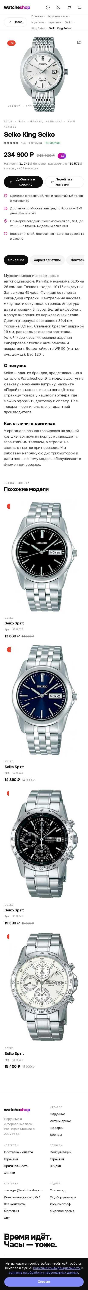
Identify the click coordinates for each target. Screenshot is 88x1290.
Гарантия (11, 1159)
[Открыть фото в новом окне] (79, 42)
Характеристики (47, 260)
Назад (18, 22)
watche (17, 7)
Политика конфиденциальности (57, 1268)
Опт (7, 1217)
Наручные (57, 1114)
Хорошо (44, 1282)
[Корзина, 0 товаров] (69, 7)
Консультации (60, 1152)
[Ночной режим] (58, 7)
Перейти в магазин (64, 182)
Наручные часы (57, 16)
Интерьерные (60, 1121)
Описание (16, 260)
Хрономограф (60, 1204)
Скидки (9, 1173)
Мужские (37, 22)
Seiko (68, 22)
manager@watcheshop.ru (23, 1190)
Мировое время (62, 1211)
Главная (37, 16)
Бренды (56, 1134)
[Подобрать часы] (47, 7)
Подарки (56, 1128)
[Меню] (79, 7)
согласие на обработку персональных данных (43, 1272)
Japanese (54, 22)
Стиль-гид (58, 1190)
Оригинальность (16, 1166)
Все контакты (14, 1204)
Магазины (11, 1211)
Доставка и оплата (18, 1152)
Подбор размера (63, 1197)
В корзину (42, 607)
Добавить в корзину (25, 182)
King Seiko (38, 28)
